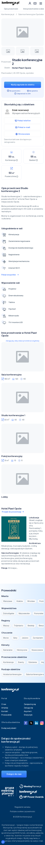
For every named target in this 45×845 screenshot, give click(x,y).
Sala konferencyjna (11, 374)
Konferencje (8, 662)
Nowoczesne (37, 650)
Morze (6, 638)
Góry (15, 638)
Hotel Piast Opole (21, 67)
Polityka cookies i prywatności (22, 811)
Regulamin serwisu (22, 807)
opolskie (30, 73)
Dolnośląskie (8, 613)
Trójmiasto (18, 625)
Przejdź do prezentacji (11, 512)
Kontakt (4, 711)
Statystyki (28, 715)
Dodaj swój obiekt (8, 728)
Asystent (28, 711)
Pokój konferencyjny (11, 456)
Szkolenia (32, 662)
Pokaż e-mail (24, 127)
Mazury (6, 625)
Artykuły (4, 708)
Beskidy (31, 625)
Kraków (20, 601)
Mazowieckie (24, 613)
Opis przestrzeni (11, 9)
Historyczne (22, 650)
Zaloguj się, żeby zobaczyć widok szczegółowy (22, 341)
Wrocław (31, 601)
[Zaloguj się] (30, 3)
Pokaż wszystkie (8, 274)
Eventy (21, 662)
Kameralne (7, 650)
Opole (22, 73)
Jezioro (25, 638)
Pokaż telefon (24, 120)
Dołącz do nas (14, 774)
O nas (3, 704)
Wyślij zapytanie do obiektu (22, 84)
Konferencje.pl (8, 14)
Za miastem (38, 638)
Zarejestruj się (30, 704)
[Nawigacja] (40, 3)
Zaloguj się (28, 708)
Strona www (24, 134)
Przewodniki (6, 715)
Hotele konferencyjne (12, 674)
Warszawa (7, 601)
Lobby (4, 496)
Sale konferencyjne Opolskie (31, 14)
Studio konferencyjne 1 (13, 415)
